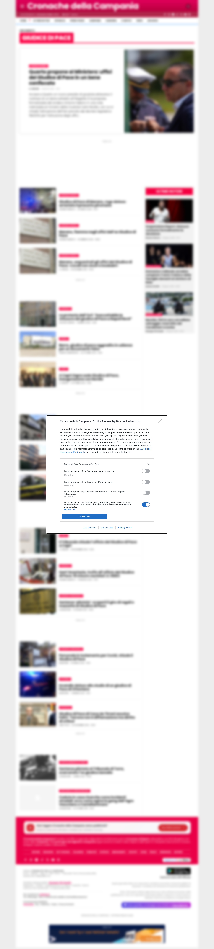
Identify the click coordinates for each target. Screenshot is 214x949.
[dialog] (107, 474)
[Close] (161, 422)
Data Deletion (89, 527)
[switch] (146, 471)
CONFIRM (84, 516)
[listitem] (107, 464)
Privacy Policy (125, 527)
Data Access (107, 527)
